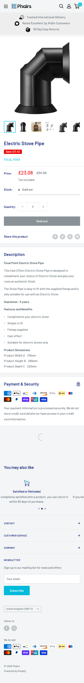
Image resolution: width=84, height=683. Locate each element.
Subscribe (17, 590)
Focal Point (12, 159)
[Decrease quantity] (22, 207)
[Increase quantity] (43, 207)
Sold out (42, 221)
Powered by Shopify (15, 671)
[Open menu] (6, 6)
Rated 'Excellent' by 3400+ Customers (46, 23)
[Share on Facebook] (55, 236)
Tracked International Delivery (46, 17)
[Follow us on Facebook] (6, 628)
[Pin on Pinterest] (62, 236)
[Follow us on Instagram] (14, 628)
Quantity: (10, 206)
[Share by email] (77, 236)
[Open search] (61, 6)
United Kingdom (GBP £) (19, 608)
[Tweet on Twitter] (70, 236)
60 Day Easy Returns (46, 29)
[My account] (69, 6)
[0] (76, 6)
